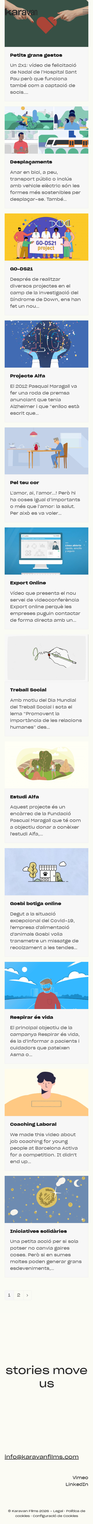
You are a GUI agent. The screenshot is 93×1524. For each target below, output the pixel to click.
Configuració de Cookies (55, 1516)
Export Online (28, 583)
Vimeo (80, 1478)
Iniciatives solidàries (38, 1231)
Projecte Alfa (27, 376)
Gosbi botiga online (35, 903)
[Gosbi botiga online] (46, 872)
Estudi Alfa (24, 797)
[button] (85, 12)
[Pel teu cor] (46, 451)
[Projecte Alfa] (46, 344)
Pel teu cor (24, 483)
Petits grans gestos (36, 55)
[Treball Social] (46, 658)
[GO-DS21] (46, 237)
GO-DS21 (21, 269)
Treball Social (28, 690)
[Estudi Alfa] (46, 765)
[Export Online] (46, 551)
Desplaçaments (31, 162)
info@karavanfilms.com (42, 1457)
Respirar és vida (31, 1017)
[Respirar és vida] (46, 985)
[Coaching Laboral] (46, 1092)
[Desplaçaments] (46, 130)
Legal (58, 1511)
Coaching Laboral (33, 1124)
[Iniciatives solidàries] (46, 1199)
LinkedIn (77, 1485)
